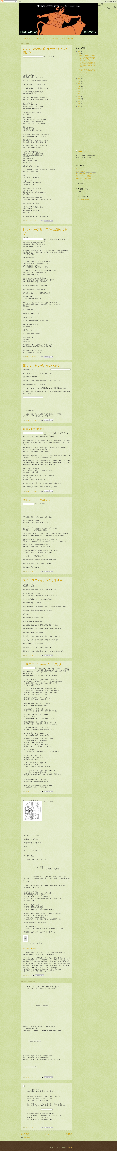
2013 (79, 83)
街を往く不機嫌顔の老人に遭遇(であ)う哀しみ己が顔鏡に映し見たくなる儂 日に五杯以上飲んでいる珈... (87, 58)
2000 (79, 106)
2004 (79, 104)
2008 (79, 96)
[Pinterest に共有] (52, 221)
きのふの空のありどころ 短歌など (85, 173)
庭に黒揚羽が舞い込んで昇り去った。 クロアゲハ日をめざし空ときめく (87, 71)
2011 (79, 88)
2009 (79, 93)
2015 (79, 78)
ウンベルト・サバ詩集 (29, 948)
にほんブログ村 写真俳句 (82, 199)
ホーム (47, 1134)
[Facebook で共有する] (50, 221)
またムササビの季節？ (37, 500)
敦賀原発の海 (67, 38)
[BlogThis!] (47, 221)
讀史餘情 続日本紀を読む (83, 178)
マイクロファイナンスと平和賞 (42, 580)
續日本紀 (54, 38)
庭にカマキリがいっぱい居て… (42, 365)
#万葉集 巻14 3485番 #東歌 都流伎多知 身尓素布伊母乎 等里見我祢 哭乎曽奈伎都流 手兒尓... (87, 64)
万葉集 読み (41, 38)
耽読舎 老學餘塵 (80, 171)
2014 (79, 81)
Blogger (70, 1147)
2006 (79, 101)
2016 (79, 76)
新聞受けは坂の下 (34, 429)
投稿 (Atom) (27, 1137)
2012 (79, 86)
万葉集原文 (27, 38)
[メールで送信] (45, 221)
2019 (79, 51)
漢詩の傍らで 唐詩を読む (84, 176)
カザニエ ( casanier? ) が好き (42, 664)
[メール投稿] (42, 220)
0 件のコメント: (35, 220)
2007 (79, 99)
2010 (79, 91)
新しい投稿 (25, 1134)
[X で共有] (49, 221)
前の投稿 (69, 1134)
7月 (80, 53)
